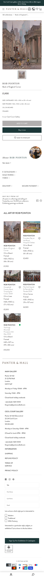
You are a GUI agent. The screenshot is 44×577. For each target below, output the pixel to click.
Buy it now (22, 130)
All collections (7, 15)
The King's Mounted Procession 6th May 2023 (9, 330)
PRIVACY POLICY (11, 470)
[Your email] (22, 505)
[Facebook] (37, 200)
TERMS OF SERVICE (9, 464)
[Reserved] (20, 325)
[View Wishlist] (37, 9)
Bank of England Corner (9, 249)
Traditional (11, 518)
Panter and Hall (24, 561)
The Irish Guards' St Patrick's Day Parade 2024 (28, 289)
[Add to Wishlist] (20, 248)
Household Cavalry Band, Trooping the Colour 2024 (8, 290)
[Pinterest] (41, 200)
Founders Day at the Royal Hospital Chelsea (29, 240)
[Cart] (40, 9)
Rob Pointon (11, 83)
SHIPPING (9, 453)
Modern (10, 515)
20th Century (12, 521)
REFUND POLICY (11, 458)
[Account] (29, 10)
